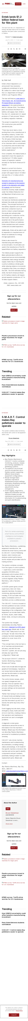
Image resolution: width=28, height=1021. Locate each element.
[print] (25, 49)
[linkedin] (11, 49)
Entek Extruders (17, 37)
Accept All (13, 1015)
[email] (19, 49)
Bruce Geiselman (14, 438)
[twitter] (14, 49)
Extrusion (5, 12)
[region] (14, 1011)
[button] (3, 4)
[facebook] (8, 49)
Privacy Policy (19, 1010)
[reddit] (17, 49)
